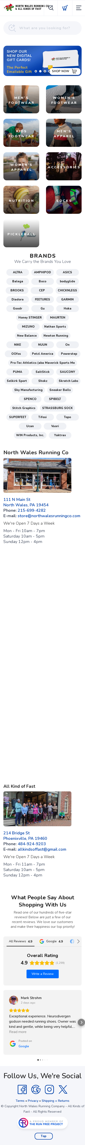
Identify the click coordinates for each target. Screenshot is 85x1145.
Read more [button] (18, 1031)
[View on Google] (13, 1000)
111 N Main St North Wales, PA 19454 (26, 502)
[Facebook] (22, 1089)
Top (43, 1136)
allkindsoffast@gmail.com (42, 849)
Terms (20, 1101)
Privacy (33, 1101)
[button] (3, 1022)
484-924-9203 (32, 844)
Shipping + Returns (55, 1101)
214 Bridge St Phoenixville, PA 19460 (25, 835)
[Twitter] (63, 1089)
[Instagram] (49, 1089)
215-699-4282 (32, 510)
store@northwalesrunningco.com (49, 516)
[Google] (36, 1089)
